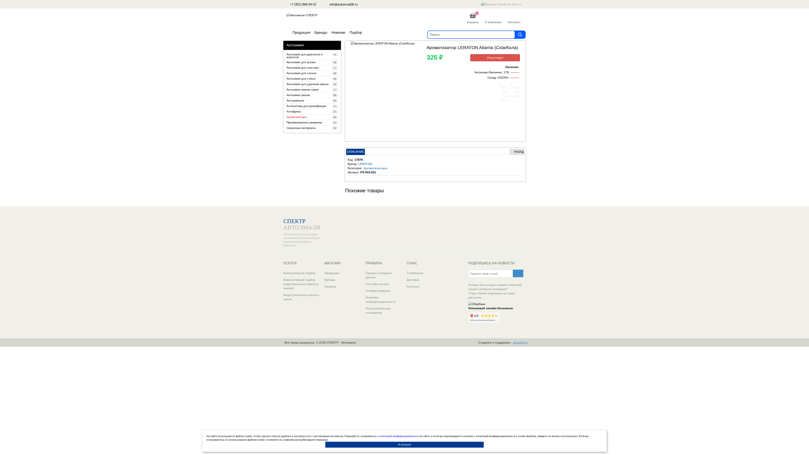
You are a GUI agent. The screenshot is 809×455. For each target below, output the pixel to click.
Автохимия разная (311, 95)
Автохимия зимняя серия (311, 89)
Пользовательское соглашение (378, 310)
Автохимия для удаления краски (311, 84)
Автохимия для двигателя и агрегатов (311, 56)
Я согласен (404, 444)
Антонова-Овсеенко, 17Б (491, 72)
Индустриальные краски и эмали (301, 297)
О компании (415, 273)
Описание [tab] (355, 151)
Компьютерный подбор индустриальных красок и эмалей (301, 284)
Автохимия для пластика (311, 67)
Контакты (413, 286)
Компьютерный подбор (299, 273)
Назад (519, 151)
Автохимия (295, 45)
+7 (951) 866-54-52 (302, 4)
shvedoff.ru (520, 342)
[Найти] (520, 34)
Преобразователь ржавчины (311, 122)
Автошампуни (311, 100)
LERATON (365, 164)
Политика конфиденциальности (380, 299)
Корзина (330, 286)
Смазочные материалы (311, 128)
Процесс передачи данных (378, 275)
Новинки (338, 33)
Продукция (301, 33)
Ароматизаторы (311, 117)
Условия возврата (378, 290)
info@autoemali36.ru (343, 4)
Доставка (413, 279)
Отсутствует (495, 57)
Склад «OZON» (498, 77)
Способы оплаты (377, 284)
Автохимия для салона (311, 73)
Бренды (321, 33)
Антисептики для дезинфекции (311, 106)
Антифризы (311, 111)
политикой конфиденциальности (399, 436)
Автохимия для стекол (311, 78)
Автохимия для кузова (311, 62)
